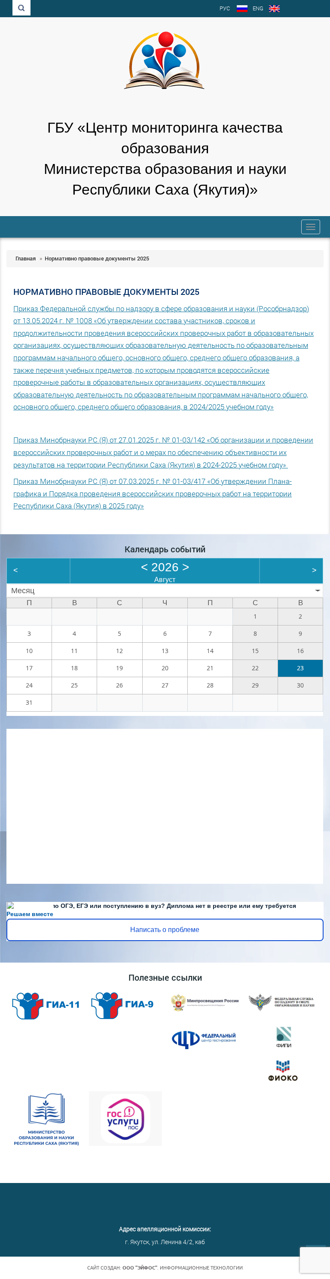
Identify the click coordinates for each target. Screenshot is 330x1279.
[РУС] (242, 9)
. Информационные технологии (182, 1267)
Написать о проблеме (164, 929)
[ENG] (274, 9)
